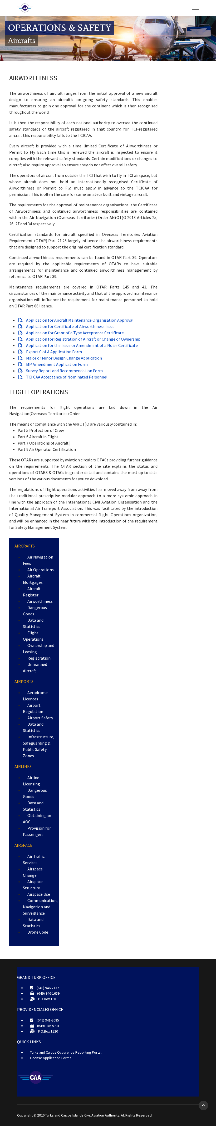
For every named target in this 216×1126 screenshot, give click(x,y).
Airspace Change (33, 872)
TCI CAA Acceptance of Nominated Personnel (66, 377)
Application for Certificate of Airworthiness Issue (70, 326)
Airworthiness (40, 601)
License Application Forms (50, 1057)
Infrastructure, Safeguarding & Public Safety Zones (38, 746)
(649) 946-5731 (48, 1025)
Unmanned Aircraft (35, 667)
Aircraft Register (32, 591)
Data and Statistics (33, 623)
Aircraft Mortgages (33, 579)
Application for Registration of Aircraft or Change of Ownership (82, 339)
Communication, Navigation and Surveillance (40, 907)
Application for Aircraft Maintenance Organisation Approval (79, 320)
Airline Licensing (31, 780)
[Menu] (195, 8)
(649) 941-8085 (47, 1020)
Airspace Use (38, 894)
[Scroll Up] (203, 1105)
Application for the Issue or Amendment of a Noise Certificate (81, 345)
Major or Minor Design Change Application (63, 358)
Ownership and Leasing (38, 648)
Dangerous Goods (35, 610)
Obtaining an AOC (37, 818)
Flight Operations (33, 636)
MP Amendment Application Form (56, 364)
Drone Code (37, 932)
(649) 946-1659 (48, 993)
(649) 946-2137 (47, 987)
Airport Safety (40, 717)
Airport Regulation (33, 708)
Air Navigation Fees (38, 560)
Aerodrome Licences (35, 695)
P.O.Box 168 (46, 999)
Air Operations (40, 569)
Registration (39, 658)
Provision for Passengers (37, 831)
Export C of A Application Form (53, 351)
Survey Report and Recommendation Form (64, 370)
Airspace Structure (33, 884)
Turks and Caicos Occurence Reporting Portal (65, 1052)
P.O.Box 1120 (47, 1031)
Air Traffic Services (34, 859)
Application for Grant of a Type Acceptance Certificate (74, 332)
